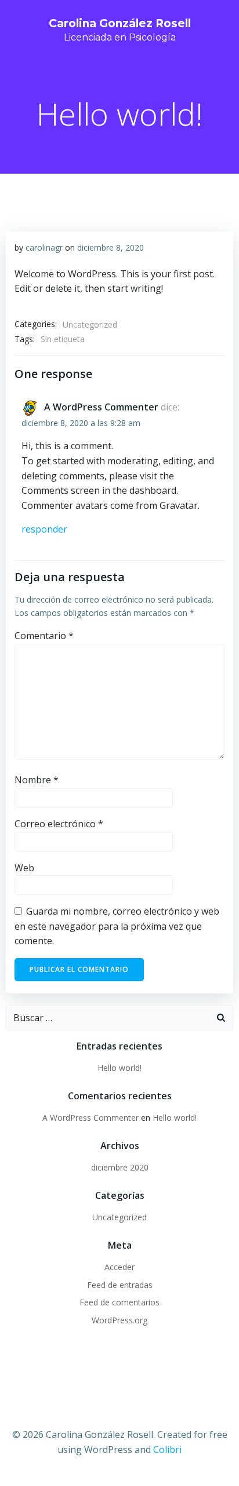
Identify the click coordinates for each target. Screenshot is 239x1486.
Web (24, 867)
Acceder (119, 1266)
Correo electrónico (59, 823)
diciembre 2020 (120, 1167)
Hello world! (119, 1067)
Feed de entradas (120, 1284)
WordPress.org (119, 1320)
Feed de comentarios (119, 1302)
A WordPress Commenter (101, 407)
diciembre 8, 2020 (110, 247)
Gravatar (179, 505)
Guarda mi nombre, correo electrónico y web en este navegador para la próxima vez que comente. (117, 926)
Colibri (167, 1449)
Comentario (44, 635)
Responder (44, 529)
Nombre (37, 779)
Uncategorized (90, 324)
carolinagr (44, 247)
